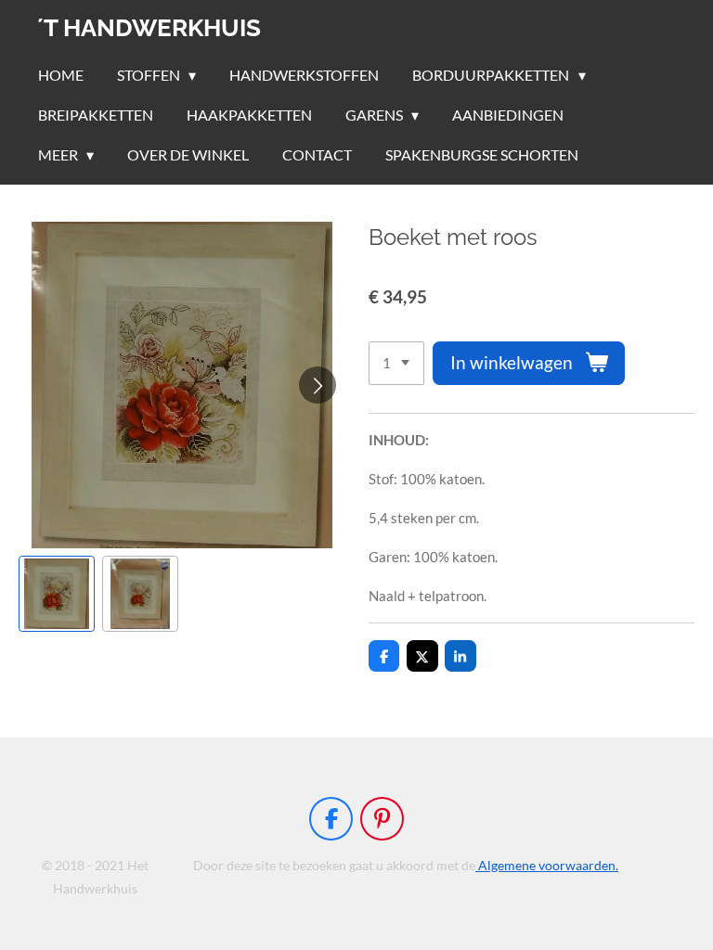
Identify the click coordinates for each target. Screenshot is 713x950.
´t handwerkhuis (149, 28)
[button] (57, 594)
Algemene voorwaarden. (546, 865)
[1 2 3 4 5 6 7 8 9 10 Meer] (396, 363)
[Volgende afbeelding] (317, 385)
